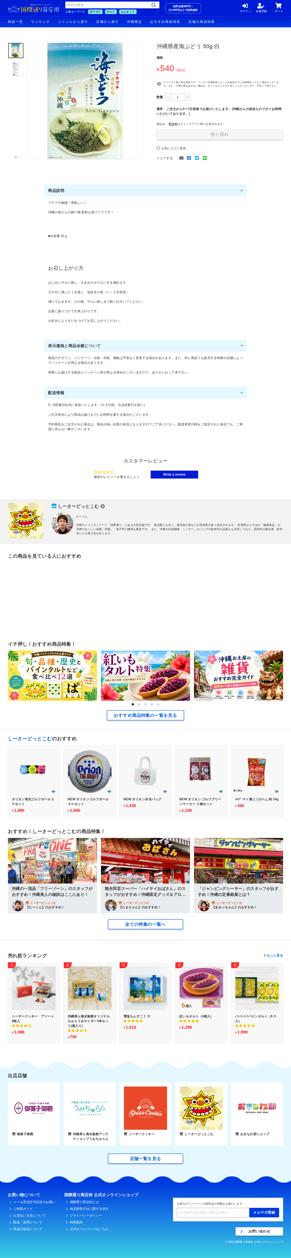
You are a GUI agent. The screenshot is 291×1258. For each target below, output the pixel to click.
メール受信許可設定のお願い (34, 1202)
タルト (111, 11)
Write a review (174, 474)
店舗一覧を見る (145, 1158)
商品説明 (56, 190)
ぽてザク (95, 11)
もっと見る (275, 955)
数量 (160, 97)
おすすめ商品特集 (165, 21)
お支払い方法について (29, 1215)
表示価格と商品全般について (74, 346)
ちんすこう (128, 11)
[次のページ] (16, 156)
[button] (133, 704)
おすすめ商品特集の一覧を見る (145, 715)
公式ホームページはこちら (89, 1229)
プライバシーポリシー (86, 1215)
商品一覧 (15, 21)
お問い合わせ (259, 1231)
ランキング (40, 21)
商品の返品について (28, 1229)
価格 (160, 57)
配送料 (173, 124)
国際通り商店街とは (84, 1202)
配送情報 (56, 393)
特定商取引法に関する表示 (89, 1208)
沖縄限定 (134, 21)
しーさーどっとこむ (78, 506)
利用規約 (76, 1222)
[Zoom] (85, 101)
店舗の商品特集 (201, 21)
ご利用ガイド (23, 1208)
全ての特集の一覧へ (145, 924)
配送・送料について (28, 1222)
